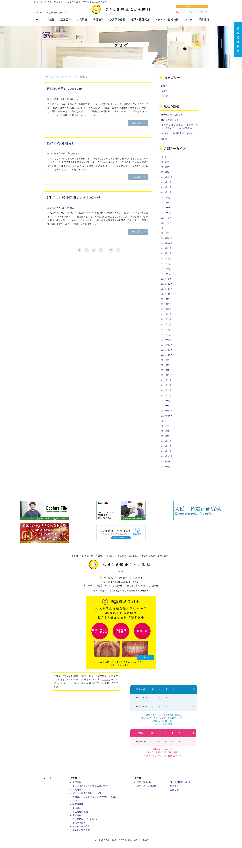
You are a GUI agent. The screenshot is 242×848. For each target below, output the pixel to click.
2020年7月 (166, 431)
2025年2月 (166, 192)
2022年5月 (166, 319)
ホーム (37, 19)
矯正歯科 (65, 19)
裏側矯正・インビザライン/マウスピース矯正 (94, 797)
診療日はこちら (191, 6)
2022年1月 (166, 340)
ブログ (189, 19)
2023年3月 (166, 268)
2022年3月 (166, 329)
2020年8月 (166, 426)
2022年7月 (166, 309)
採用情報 (203, 19)
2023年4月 (166, 263)
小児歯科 (98, 19)
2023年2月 (166, 274)
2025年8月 (166, 182)
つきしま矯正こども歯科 (58, 77)
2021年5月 (166, 380)
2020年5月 (166, 441)
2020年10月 (167, 416)
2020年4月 (166, 446)
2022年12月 (167, 284)
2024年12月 (167, 203)
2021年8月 (166, 365)
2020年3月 (166, 451)
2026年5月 (166, 167)
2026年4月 (166, 172)
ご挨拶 (50, 19)
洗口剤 (164, 139)
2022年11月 (167, 289)
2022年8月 (166, 304)
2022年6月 (166, 314)
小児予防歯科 (117, 19)
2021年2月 (166, 395)
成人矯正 (76, 789)
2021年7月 (166, 370)
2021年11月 (167, 350)
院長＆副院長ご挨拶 (180, 782)
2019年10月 (167, 461)
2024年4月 (166, 228)
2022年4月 (166, 324)
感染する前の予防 (81, 826)
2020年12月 (167, 406)
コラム (164, 91)
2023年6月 (166, 253)
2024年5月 (166, 223)
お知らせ (74, 99)
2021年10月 (167, 355)
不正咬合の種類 (80, 812)
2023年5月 (166, 258)
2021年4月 (166, 385)
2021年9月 (166, 360)
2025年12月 (167, 177)
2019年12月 (167, 456)
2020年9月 (166, 421)
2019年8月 (166, 467)
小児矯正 (82, 19)
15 (111, 250)
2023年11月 (167, 238)
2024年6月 (166, 218)
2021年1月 (166, 401)
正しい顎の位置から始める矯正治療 (90, 786)
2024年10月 (167, 208)
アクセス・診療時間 (167, 19)
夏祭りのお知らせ (61, 143)
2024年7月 (166, 213)
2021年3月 (166, 390)
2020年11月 (167, 411)
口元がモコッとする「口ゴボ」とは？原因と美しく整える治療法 (179, 127)
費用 (74, 801)
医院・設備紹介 (140, 19)
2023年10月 (167, 243)
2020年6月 (166, 436)
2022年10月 (167, 294)
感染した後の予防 (81, 830)
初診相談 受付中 (121, 633)
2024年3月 (166, 233)
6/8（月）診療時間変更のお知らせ (74, 197)
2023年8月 (166, 248)
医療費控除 (77, 804)
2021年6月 (166, 375)
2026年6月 (166, 162)
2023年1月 (166, 279)
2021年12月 (167, 345)
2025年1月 (166, 197)
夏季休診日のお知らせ (64, 89)
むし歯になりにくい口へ (84, 819)
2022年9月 (166, 299)
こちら (105, 679)
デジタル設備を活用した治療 (86, 793)
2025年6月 (166, 187)
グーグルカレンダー (158, 718)
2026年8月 (166, 157)
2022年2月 (166, 334)
